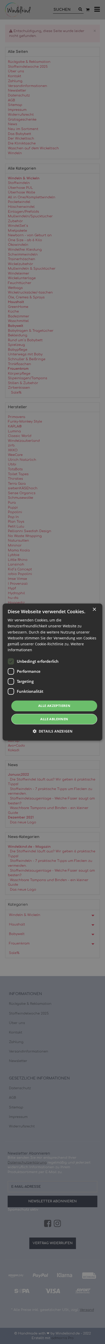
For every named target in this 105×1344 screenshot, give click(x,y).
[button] (52, 731)
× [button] (94, 609)
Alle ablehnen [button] (54, 719)
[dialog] (52, 672)
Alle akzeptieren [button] (54, 705)
